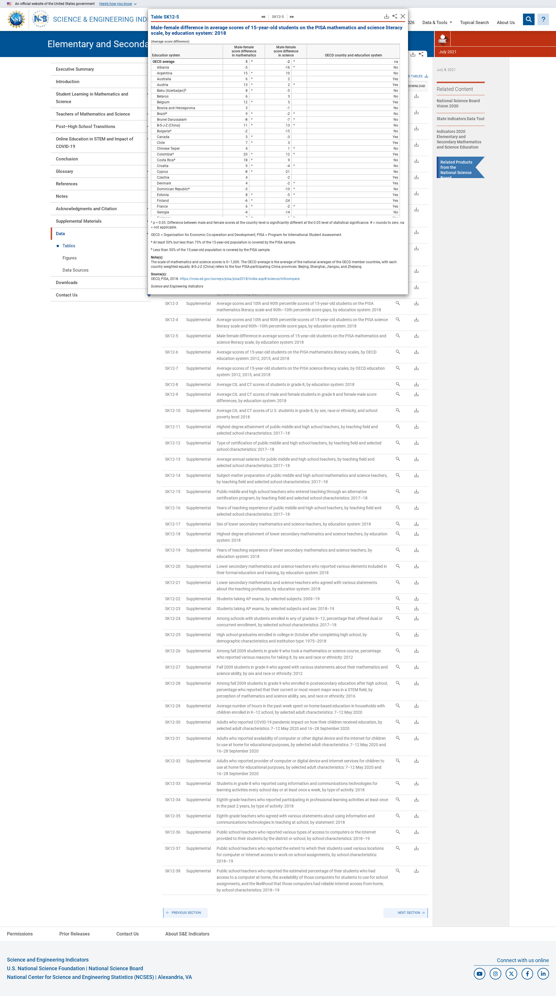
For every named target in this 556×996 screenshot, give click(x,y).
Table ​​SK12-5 (165, 17)
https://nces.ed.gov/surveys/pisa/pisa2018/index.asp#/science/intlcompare (239, 279)
